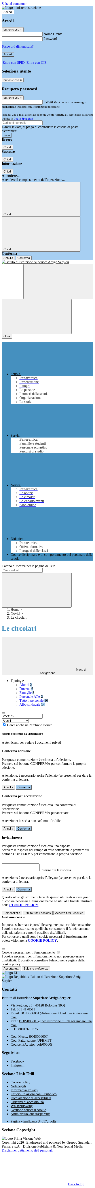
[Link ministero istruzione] (21, 7)
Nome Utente (53, 34)
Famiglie (26, 692)
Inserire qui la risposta (55, 870)
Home (15, 609)
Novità (15, 613)
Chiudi (7, 147)
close (7, 336)
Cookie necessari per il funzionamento (29, 952)
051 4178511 (26, 1009)
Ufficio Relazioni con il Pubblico (34, 1094)
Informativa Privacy (24, 1090)
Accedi (8, 12)
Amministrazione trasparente (30, 1114)
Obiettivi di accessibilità (27, 1102)
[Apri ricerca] (58, 281)
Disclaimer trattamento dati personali (27, 1150)
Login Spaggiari (23, 118)
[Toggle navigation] (37, 316)
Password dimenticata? (18, 46)
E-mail (48, 102)
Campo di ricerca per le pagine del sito (28, 566)
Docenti (26, 688)
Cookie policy (20, 1082)
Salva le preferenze (36, 968)
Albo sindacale (32, 704)
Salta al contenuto (14, 3)
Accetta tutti (69, 913)
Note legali (18, 1086)
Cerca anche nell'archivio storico (29, 725)
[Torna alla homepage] (47, 262)
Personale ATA (31, 696)
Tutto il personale (33, 700)
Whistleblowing (22, 1106)
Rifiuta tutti (38, 913)
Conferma (23, 258)
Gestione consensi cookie (28, 1110)
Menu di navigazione (63, 671)
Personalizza (12, 913)
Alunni (25, 685)
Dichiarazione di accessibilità (31, 1098)
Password (50, 38)
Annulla (8, 258)
